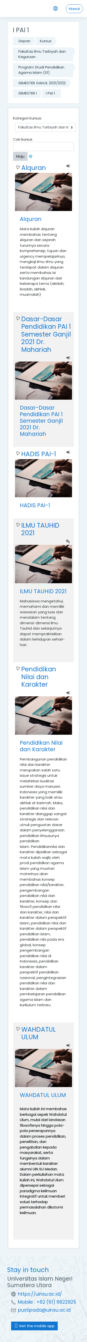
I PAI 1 (50, 93)
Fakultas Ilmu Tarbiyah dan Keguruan (42, 54)
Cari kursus (22, 139)
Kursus (45, 40)
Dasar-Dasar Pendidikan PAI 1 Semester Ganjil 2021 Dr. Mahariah (46, 334)
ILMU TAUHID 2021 (40, 529)
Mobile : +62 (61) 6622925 (47, 1302)
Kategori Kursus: (27, 118)
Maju (20, 156)
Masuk (74, 8)
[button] (32, 156)
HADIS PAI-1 (38, 454)
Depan (24, 40)
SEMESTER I (27, 93)
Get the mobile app (36, 1325)
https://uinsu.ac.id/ (40, 1294)
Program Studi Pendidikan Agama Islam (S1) (41, 70)
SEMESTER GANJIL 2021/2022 (42, 82)
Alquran (33, 168)
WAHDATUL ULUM (38, 1033)
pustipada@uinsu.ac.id (44, 1310)
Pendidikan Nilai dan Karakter (38, 676)
